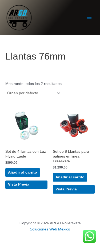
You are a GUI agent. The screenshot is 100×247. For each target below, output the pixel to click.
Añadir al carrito (22, 172)
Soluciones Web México (50, 229)
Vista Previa (18, 184)
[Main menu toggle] (89, 17)
